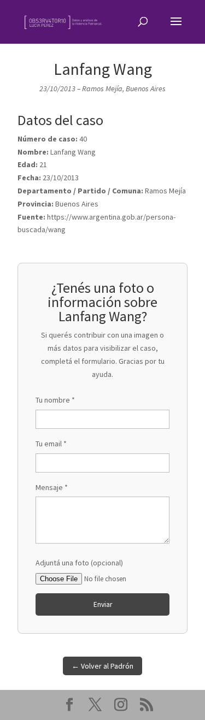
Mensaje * (52, 487)
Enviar (102, 604)
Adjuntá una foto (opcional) (79, 563)
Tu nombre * (55, 400)
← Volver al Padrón (102, 666)
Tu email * (51, 443)
